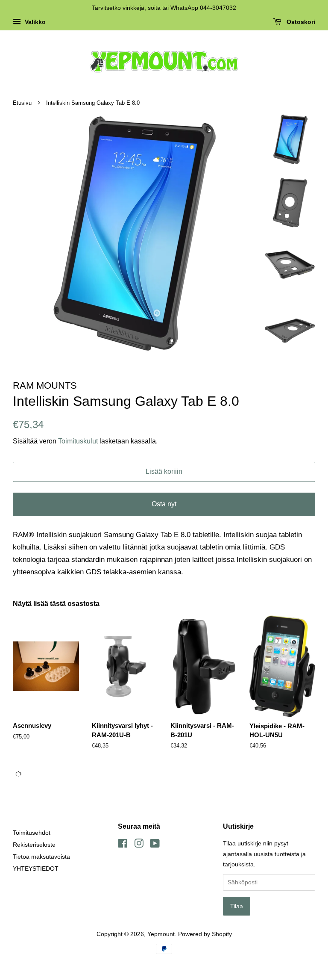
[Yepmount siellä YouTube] (155, 845)
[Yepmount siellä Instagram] (139, 845)
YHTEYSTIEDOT (36, 868)
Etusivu (22, 103)
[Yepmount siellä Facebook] (123, 845)
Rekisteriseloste (34, 844)
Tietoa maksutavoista (41, 856)
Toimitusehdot (31, 832)
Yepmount (161, 934)
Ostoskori (300, 21)
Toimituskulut (79, 441)
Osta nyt (164, 504)
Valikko (34, 21)
